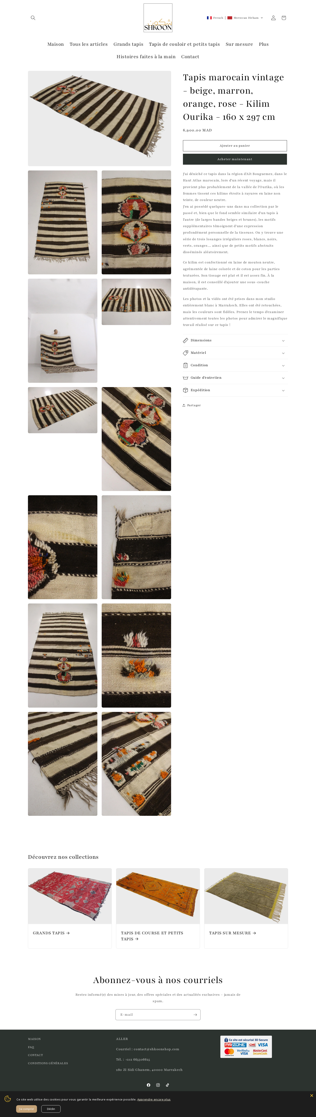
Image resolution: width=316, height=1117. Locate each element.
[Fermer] (312, 1095)
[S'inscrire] (195, 1014)
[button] (33, 18)
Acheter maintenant (235, 159)
